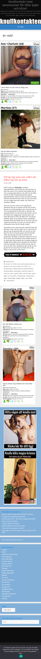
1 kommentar (10, 280)
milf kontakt (27, 273)
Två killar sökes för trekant (10, 523)
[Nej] (39, 652)
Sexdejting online (7, 589)
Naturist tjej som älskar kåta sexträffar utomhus (17, 514)
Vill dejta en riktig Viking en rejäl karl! (13, 516)
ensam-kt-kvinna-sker (13, 264)
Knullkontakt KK (7, 561)
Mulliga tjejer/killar (8, 573)
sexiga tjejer (11, 278)
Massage (4, 568)
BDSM (3, 552)
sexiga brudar (21, 276)
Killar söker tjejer (7, 559)
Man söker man (6, 566)
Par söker (5, 577)
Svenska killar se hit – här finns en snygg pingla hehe (18, 519)
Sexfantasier (6, 591)
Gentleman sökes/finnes (10, 554)
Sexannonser (10, 262)
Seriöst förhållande (8, 580)
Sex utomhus (6, 584)
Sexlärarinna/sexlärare (9, 594)
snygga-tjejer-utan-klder (24, 278)
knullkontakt (8, 269)
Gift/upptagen (6, 557)
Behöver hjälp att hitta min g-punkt (13, 526)
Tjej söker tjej (6, 596)
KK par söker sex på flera (10, 521)
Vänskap (4, 598)
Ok (21, 656)
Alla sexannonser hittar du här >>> (13, 540)
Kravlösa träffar (7, 564)
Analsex (4, 550)
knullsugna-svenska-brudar (22, 271)
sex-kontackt (12, 276)
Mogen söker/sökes (8, 570)
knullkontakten (28, 269)
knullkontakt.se (18, 269)
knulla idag (24, 264)
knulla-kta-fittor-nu (23, 266)
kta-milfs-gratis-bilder (14, 273)
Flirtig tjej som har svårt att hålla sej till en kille (20, 178)
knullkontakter (8, 271)
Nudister (4, 575)
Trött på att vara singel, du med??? (13, 528)
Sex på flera (6, 582)
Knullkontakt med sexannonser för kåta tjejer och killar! (20, 5)
